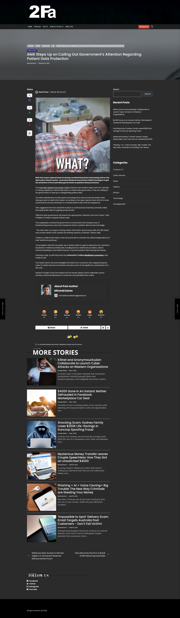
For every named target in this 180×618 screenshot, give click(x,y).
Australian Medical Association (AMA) (54, 187)
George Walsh (62, 370)
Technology (118, 198)
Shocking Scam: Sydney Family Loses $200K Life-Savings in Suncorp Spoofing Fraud (80, 426)
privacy (116, 192)
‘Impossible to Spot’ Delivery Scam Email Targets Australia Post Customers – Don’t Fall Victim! (83, 520)
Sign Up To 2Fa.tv (56, 27)
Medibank (63, 344)
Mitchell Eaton (31, 63)
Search (116, 89)
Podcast (37, 27)
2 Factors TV (118, 169)
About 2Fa (69, 27)
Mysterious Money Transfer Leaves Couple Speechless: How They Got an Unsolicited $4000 (83, 457)
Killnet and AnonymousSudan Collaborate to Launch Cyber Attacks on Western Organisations (83, 363)
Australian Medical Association (49, 344)
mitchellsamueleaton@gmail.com (72, 295)
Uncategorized (119, 204)
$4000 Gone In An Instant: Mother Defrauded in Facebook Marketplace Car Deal (82, 394)
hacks (115, 181)
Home (30, 27)
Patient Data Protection (74, 344)
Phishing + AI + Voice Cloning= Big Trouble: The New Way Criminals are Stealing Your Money (83, 488)
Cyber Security (119, 175)
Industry (116, 187)
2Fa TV (45, 27)
